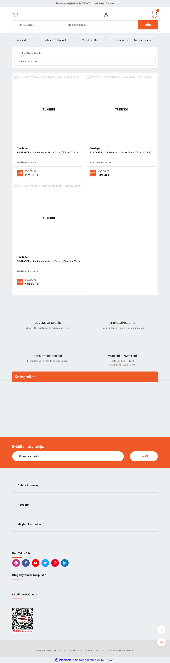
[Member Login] (106, 14)
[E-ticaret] (84, 660)
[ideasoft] (63, 660)
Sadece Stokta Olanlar (30, 53)
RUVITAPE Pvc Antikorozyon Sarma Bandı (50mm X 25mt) (48, 152)
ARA (148, 25)
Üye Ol (144, 456)
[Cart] (154, 14)
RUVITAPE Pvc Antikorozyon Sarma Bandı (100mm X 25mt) (48, 261)
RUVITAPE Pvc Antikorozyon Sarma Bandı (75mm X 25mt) (120, 152)
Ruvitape (22, 148)
